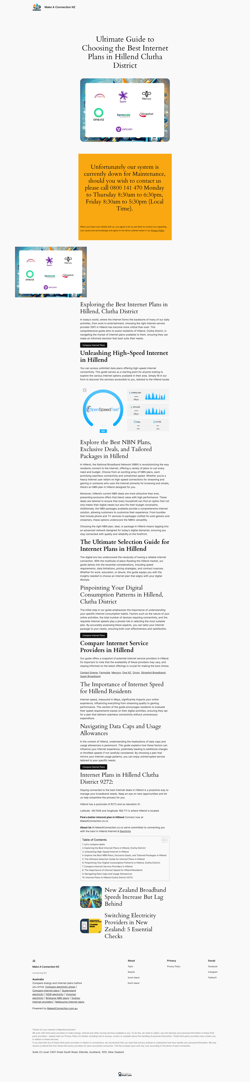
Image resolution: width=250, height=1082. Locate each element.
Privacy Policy (157, 230)
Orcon (136, 672)
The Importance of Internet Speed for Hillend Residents (113, 870)
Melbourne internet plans (69, 1001)
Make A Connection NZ (60, 7)
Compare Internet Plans (93, 345)
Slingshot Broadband (153, 672)
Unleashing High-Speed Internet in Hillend (107, 851)
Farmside (104, 672)
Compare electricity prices (60, 986)
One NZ (126, 672)
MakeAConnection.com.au (62, 1008)
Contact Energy (89, 672)
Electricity (125, 831)
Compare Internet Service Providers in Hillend (108, 866)
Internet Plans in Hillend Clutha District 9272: (109, 877)
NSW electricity (55, 994)
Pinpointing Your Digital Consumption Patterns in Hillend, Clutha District (122, 862)
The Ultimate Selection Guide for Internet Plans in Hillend (114, 859)
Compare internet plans (46, 990)
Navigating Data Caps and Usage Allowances (108, 873)
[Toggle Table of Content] (163, 840)
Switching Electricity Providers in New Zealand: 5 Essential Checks (130, 926)
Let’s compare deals (94, 844)
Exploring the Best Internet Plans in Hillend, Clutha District (115, 848)
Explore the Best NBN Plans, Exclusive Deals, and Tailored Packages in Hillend (125, 855)
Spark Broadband (90, 676)
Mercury (116, 672)
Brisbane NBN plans (57, 998)
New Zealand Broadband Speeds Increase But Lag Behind (135, 897)
